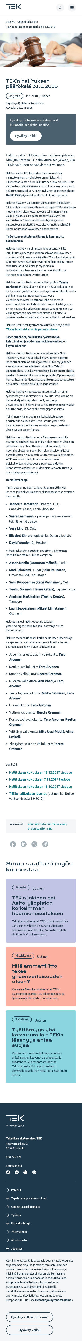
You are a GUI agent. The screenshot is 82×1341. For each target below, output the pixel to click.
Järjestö (14, 96)
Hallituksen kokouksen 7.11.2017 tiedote (39, 779)
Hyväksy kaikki (29, 1330)
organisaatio (36, 828)
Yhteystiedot (19, 1231)
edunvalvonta (37, 824)
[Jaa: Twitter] (34, 844)
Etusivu (10, 21)
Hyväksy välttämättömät (29, 1317)
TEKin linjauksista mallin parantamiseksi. (32, 329)
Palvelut (16, 1190)
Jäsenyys (17, 1248)
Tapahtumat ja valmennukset (29, 1198)
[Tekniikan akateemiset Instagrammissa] (34, 1172)
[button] (60, 8)
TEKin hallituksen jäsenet (28, 793)
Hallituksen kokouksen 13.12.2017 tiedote (40, 772)
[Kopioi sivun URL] (45, 844)
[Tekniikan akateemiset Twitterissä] (25, 1172)
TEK (49, 828)
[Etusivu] (13, 8)
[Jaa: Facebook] (13, 844)
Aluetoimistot (19, 1240)
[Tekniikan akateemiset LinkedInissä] (17, 1172)
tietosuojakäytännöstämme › (54, 1300)
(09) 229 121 (13, 1157)
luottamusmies (57, 824)
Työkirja (16, 1215)
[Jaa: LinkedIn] (24, 844)
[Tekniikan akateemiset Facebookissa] (8, 1172)
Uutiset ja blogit (27, 21)
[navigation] (72, 8)
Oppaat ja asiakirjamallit (25, 1206)
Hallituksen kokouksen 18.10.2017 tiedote (40, 786)
